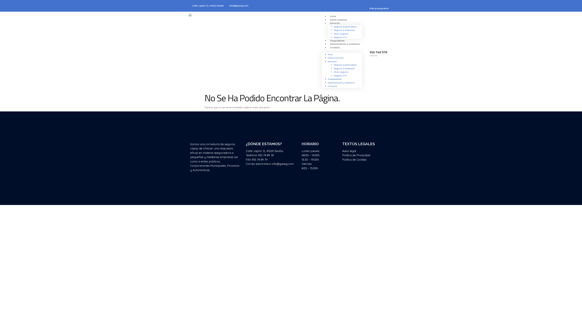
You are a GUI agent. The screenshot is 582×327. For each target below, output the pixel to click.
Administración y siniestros (345, 44)
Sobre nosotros (338, 19)
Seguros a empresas (344, 30)
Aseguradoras (337, 40)
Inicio (333, 16)
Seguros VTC (340, 37)
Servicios (335, 23)
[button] (342, 51)
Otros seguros (341, 34)
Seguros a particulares (345, 26)
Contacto (335, 47)
